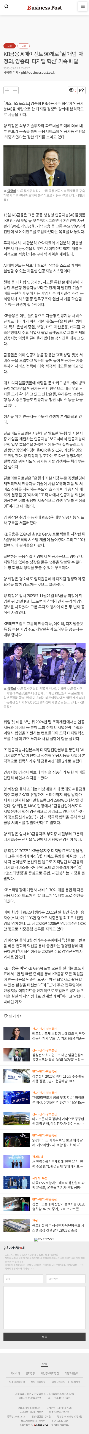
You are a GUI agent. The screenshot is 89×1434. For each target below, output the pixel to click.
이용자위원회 (71, 1373)
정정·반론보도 (38, 1382)
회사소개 (15, 1373)
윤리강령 (30, 1373)
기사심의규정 (58, 1382)
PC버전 (44, 1364)
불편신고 (75, 1382)
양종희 (36, 103)
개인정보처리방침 (50, 1373)
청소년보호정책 (17, 1382)
